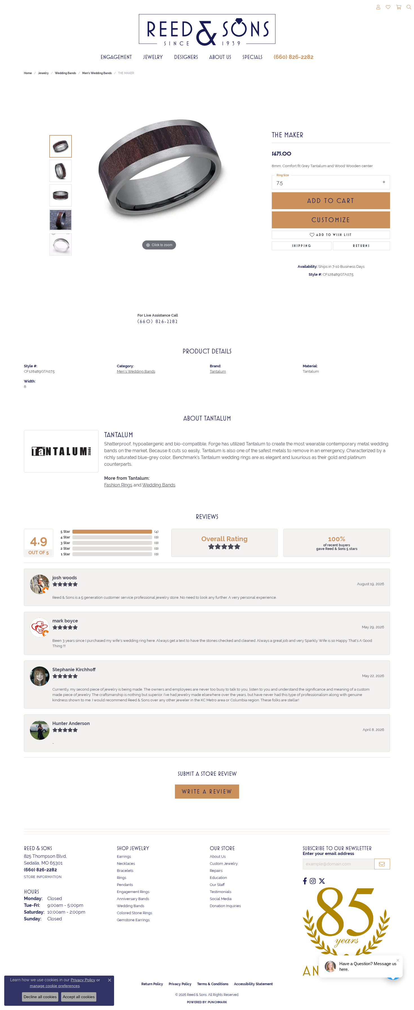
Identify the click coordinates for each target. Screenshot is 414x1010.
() (156, 532)
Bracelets (125, 870)
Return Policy (152, 984)
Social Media (221, 899)
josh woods (64, 577)
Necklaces (126, 863)
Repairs (216, 870)
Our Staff (217, 885)
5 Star (65, 532)
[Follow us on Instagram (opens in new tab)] (313, 881)
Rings (121, 878)
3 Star (65, 543)
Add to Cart (331, 201)
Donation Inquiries (225, 906)
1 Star (65, 554)
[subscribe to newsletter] (382, 864)
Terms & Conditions (212, 984)
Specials (252, 57)
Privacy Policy (180, 984)
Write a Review (207, 791)
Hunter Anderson (71, 723)
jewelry (43, 73)
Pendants (125, 885)
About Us (220, 57)
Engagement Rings (133, 892)
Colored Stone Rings (134, 913)
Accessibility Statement (253, 984)
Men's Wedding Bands (97, 73)
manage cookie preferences (55, 986)
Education (218, 878)
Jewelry (153, 57)
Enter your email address (328, 853)
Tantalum (218, 371)
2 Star (65, 549)
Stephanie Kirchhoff (73, 669)
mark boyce (65, 621)
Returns (361, 246)
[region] (159, 195)
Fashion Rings (118, 485)
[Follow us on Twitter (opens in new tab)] (322, 881)
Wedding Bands (65, 73)
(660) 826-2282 (293, 57)
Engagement (116, 57)
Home (28, 73)
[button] (378, 7)
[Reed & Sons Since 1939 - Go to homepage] (207, 25)
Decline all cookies (40, 996)
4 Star (65, 537)
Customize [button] (331, 220)
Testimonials (220, 892)
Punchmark (217, 1002)
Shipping (301, 246)
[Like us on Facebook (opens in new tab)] (305, 881)
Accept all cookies (79, 996)
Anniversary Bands (133, 899)
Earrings (124, 856)
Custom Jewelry (224, 863)
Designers (186, 57)
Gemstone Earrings (133, 920)
